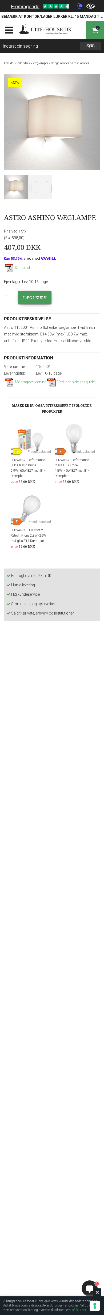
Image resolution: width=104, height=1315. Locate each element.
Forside (9, 63)
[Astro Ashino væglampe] (16, 187)
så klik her (79, 1310)
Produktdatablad (39, 452)
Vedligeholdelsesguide (76, 382)
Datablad (22, 268)
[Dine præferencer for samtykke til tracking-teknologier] (95, 1306)
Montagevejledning (30, 382)
